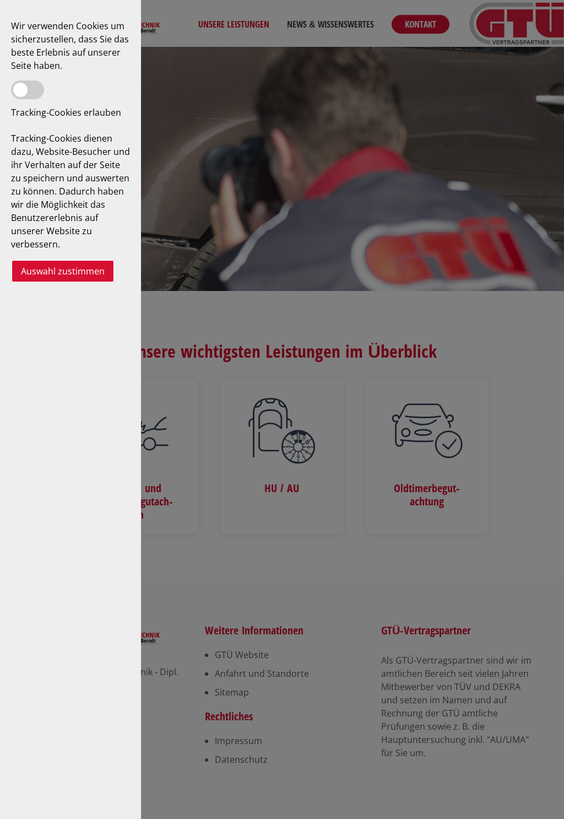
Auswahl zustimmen (63, 271)
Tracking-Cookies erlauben (66, 112)
